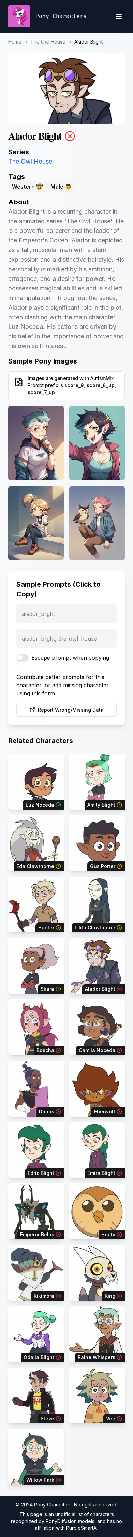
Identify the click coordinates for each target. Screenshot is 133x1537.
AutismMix (102, 378)
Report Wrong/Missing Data (71, 710)
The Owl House (47, 42)
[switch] (22, 657)
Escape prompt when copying (70, 657)
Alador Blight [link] (88, 42)
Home (14, 42)
